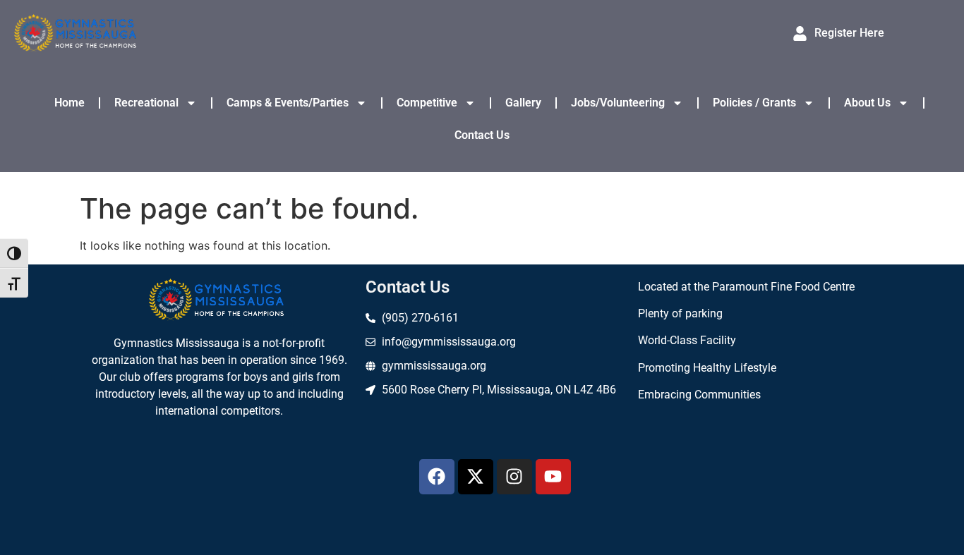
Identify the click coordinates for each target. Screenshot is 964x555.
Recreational (146, 102)
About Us (867, 102)
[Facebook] (436, 476)
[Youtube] (553, 476)
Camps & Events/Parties (288, 102)
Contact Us (482, 135)
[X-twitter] (475, 476)
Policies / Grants (754, 102)
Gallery (523, 102)
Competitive (427, 102)
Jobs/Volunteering (618, 102)
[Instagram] (514, 476)
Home (69, 102)
